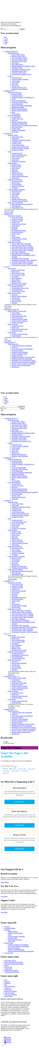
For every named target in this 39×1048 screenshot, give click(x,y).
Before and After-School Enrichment (22, 204)
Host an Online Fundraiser (19, 296)
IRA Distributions (17, 278)
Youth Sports (15, 178)
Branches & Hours (13, 420)
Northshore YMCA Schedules (20, 258)
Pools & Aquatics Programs (19, 110)
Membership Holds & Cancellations (22, 359)
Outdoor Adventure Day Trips (20, 146)
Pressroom (7, 983)
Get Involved (12, 699)
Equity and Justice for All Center (13, 962)
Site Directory (16, 367)
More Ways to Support (14, 660)
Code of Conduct (9, 993)
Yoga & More (6, 771)
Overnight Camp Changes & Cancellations (24, 362)
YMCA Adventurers (17, 174)
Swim (13, 235)
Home (6, 741)
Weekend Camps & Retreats (20, 89)
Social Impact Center (10, 309)
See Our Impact (16, 299)
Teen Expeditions (17, 184)
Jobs (5, 43)
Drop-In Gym (16, 222)
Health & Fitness (13, 502)
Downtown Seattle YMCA (19, 61)
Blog (5, 985)
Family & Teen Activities (19, 224)
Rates (13, 112)
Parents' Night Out (17, 173)
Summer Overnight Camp (19, 87)
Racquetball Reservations (19, 230)
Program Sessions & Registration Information (25, 125)
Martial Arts (15, 171)
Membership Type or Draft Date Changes (23, 360)
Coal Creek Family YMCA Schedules (22, 247)
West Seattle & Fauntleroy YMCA (21, 74)
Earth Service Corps (17, 181)
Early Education (16, 206)
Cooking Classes (16, 143)
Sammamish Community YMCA (21, 69)
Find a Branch (5, 882)
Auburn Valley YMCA (18, 54)
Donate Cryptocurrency (18, 270)
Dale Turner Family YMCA (20, 59)
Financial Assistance (17, 350)
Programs (7, 133)
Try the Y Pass (16, 114)
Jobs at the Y (6, 773)
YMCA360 (15, 132)
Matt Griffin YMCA (17, 64)
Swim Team (15, 160)
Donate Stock (15, 271)
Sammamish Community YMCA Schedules (24, 260)
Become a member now (15, 459)
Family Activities (16, 166)
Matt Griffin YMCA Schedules (20, 253)
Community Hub (16, 142)
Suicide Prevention (17, 331)
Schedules (7, 214)
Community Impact (17, 96)
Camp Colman (16, 81)
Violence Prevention (17, 322)
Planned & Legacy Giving (19, 283)
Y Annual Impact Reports (11, 972)
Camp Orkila (15, 82)
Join (5, 37)
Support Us (7, 308)
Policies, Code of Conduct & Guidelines (23, 363)
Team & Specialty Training (19, 239)
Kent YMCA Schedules (18, 252)
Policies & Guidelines (10, 991)
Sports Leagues (16, 234)
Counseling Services (17, 326)
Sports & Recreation (17, 232)
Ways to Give (12, 635)
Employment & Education (19, 316)
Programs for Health (17, 150)
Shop (5, 40)
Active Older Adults (17, 137)
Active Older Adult (17, 217)
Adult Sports (15, 138)
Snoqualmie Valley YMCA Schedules (22, 262)
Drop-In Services (16, 314)
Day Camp (15, 84)
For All (14, 99)
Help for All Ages (13, 691)
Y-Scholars (15, 188)
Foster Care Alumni (17, 317)
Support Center (16, 128)
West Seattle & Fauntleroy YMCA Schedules (24, 265)
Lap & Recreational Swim (19, 155)
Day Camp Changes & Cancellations (22, 349)
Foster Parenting (16, 336)
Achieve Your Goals (17, 119)
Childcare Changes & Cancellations (22, 345)
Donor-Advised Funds (18, 273)
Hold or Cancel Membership (16, 949)
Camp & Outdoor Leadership (20, 79)
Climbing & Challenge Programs (21, 140)
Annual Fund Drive (17, 286)
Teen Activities (16, 183)
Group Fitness (16, 225)
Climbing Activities (17, 220)
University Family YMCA (19, 73)
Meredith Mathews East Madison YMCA (23, 66)
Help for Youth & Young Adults (17, 678)
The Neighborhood (17, 289)
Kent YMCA (15, 63)
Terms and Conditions (10, 994)
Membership (8, 91)
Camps (10, 443)
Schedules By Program (14, 582)
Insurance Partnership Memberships (22, 105)
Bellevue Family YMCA (19, 56)
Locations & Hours (10, 51)
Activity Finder (8, 212)
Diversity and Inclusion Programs (13, 964)
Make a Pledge (16, 280)
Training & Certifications (19, 161)
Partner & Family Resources (20, 329)
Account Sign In (16, 117)
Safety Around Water (18, 156)
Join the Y (7, 926)
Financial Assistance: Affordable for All (23, 97)
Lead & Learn (16, 298)
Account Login (8, 953)
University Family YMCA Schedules (22, 263)
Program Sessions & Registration (21, 365)
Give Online (15, 276)
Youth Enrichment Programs (20, 176)
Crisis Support (16, 313)
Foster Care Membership (19, 100)
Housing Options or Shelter (19, 319)
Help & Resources (13, 711)
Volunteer (14, 303)
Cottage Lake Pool (17, 153)
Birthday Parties (16, 165)
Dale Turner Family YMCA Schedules (23, 248)
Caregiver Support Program (19, 334)
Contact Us (15, 294)
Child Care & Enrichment (15, 569)
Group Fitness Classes (18, 145)
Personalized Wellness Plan (19, 123)
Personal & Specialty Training (20, 148)
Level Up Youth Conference (20, 321)
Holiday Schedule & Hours (19, 122)
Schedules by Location (14, 609)
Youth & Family (12, 530)
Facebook (8, 1037)
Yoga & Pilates (16, 240)
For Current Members (14, 482)
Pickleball (14, 229)
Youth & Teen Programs (15, 546)
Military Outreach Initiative (19, 109)
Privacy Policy (8, 996)
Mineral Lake (15, 86)
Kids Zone (15, 120)
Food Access (15, 327)
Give (6, 266)
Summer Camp (22, 768)
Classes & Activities (17, 219)
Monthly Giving (16, 281)
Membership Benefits (18, 107)
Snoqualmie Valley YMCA (19, 71)
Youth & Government (18, 186)
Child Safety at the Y (10, 960)
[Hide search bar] (2, 410)
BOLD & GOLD (17, 77)
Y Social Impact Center (18, 291)
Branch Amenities (17, 94)
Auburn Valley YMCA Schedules (21, 243)
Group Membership (17, 104)
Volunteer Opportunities (18, 130)
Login (6, 38)
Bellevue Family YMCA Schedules (22, 245)
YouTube (8, 1042)
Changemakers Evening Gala (20, 288)
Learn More (7, 340)
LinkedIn (8, 1040)
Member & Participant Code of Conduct (23, 357)
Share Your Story (16, 301)
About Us (7, 981)
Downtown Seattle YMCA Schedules (22, 250)
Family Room (16, 168)
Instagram (8, 1039)
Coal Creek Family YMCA (19, 58)
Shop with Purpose (17, 127)
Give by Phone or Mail (18, 275)
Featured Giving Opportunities (16, 651)
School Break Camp (17, 207)
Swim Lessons (16, 158)
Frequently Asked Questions (20, 102)
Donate (6, 42)
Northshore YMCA (17, 68)
